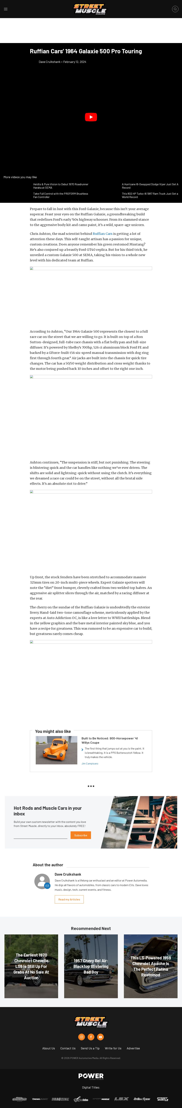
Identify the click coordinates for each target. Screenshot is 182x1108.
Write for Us (113, 1048)
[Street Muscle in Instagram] (81, 1037)
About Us (48, 1048)
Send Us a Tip (90, 1048)
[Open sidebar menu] (6, 9)
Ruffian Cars (103, 234)
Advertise (133, 1048)
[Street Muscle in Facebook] (91, 1037)
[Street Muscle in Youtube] (100, 1037)
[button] (91, 117)
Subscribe (80, 835)
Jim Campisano (90, 763)
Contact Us (68, 1048)
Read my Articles (69, 899)
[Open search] (175, 9)
